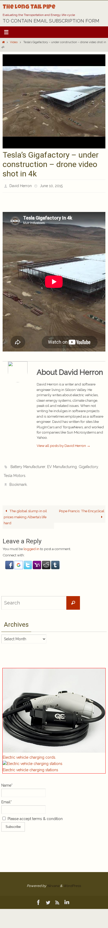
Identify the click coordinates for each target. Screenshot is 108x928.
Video (14, 42)
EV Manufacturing (62, 465)
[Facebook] (38, 896)
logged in (31, 543)
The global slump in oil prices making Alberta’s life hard (25, 511)
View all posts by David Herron (63, 444)
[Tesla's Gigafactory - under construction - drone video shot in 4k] (54, 147)
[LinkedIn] (66, 896)
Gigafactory (88, 465)
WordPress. (72, 880)
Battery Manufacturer (27, 465)
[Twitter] (48, 896)
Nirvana (53, 880)
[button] (9, 562)
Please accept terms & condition (35, 813)
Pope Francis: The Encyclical (81, 505)
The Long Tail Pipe (29, 7)
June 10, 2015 (51, 185)
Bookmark (18, 479)
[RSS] (57, 896)
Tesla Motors (14, 472)
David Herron (20, 185)
